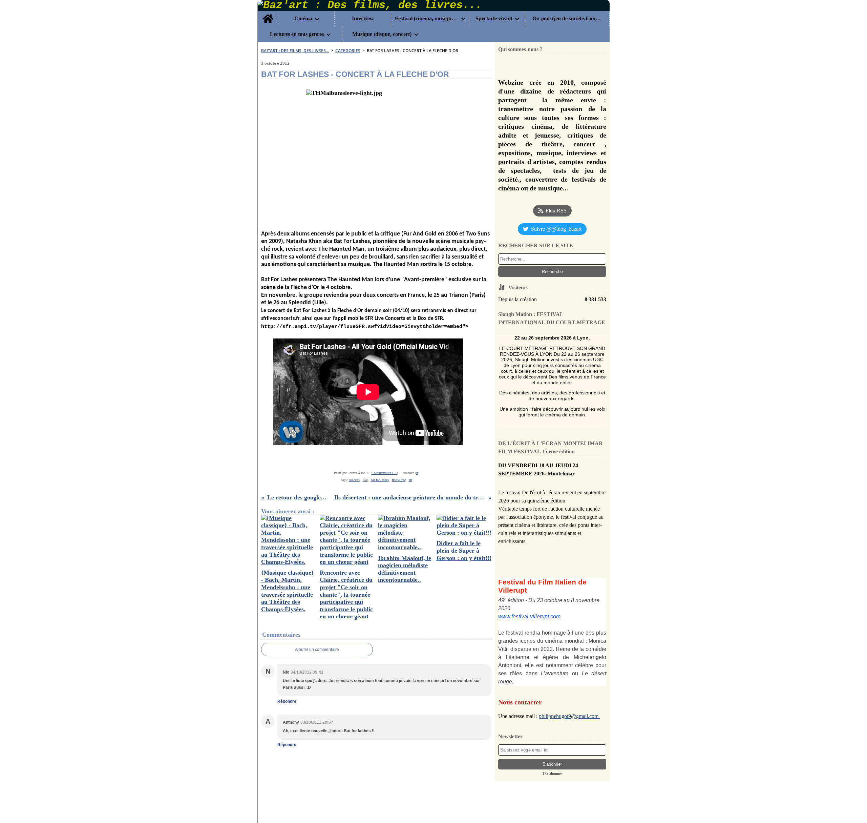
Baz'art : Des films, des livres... (295, 51)
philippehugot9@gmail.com (569, 716)
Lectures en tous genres (297, 34)
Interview (363, 18)
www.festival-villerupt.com (529, 616)
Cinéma (303, 18)
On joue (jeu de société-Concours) (567, 18)
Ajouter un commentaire (317, 649)
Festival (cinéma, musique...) (427, 18)
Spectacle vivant (493, 18)
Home (268, 13)
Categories (347, 51)
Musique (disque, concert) (381, 34)
